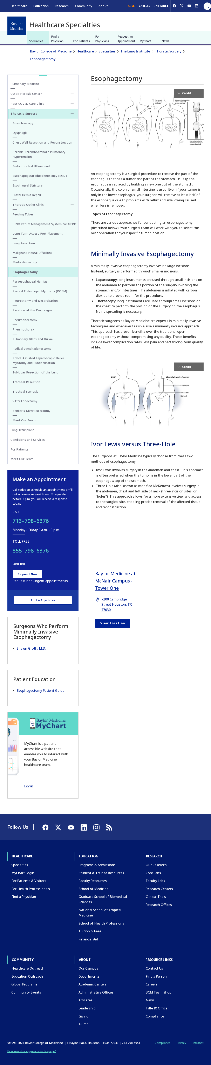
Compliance (155, 1016)
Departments (89, 976)
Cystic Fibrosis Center (26, 94)
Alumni (84, 1024)
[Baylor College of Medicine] (16, 26)
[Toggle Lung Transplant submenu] (72, 430)
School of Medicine (93, 889)
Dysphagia (20, 133)
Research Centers (159, 889)
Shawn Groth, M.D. (31, 648)
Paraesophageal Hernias (30, 281)
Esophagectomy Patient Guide (40, 690)
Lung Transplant (22, 430)
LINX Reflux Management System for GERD (44, 224)
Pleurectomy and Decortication (35, 301)
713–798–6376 (31, 520)
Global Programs (24, 984)
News (165, 41)
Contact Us (154, 968)
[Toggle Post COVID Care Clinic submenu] (72, 104)
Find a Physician (57, 38)
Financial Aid (88, 939)
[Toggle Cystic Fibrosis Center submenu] (72, 94)
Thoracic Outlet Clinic (28, 205)
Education (41, 6)
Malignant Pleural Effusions (32, 253)
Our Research (156, 865)
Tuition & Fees (90, 931)
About (103, 6)
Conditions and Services (28, 440)
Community (83, 6)
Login (28, 786)
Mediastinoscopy (25, 262)
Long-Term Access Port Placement (38, 233)
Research (62, 6)
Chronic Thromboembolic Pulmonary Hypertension (39, 154)
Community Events (26, 992)
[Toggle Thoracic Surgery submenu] (72, 114)
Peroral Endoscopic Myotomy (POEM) (40, 291)
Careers (151, 984)
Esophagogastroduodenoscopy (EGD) (40, 176)
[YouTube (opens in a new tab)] (189, 6)
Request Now (27, 574)
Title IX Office (156, 1008)
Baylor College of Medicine (51, 51)
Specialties (36, 41)
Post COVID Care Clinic (27, 104)
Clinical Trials (156, 896)
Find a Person (156, 976)
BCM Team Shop (158, 992)
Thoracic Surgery (168, 51)
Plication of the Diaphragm (32, 310)
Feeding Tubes (23, 214)
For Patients (81, 41)
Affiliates (85, 1000)
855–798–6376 (31, 550)
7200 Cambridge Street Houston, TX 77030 (116, 604)
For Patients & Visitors (28, 880)
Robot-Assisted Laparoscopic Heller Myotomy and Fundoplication (38, 360)
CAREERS (144, 6)
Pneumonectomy (25, 320)
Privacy (181, 1043)
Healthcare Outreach (27, 968)
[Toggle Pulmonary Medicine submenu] (72, 84)
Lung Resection (24, 243)
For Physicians (102, 38)
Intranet (198, 1043)
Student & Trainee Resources (101, 873)
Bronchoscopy (23, 123)
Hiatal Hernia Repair (27, 195)
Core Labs (153, 873)
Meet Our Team (24, 420)
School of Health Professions (101, 923)
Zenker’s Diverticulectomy (31, 411)
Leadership (87, 1008)
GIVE (131, 6)
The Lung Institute (135, 51)
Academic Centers (93, 984)
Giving (83, 1016)
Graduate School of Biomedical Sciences (103, 899)
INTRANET (161, 6)
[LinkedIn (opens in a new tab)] (196, 6)
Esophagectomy (42, 59)
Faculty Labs (155, 880)
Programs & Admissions (97, 865)
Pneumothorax (23, 329)
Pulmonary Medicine (25, 84)
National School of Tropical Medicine (100, 913)
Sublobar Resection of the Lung (35, 372)
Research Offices (159, 904)
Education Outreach (27, 976)
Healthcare (19, 6)
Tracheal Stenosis (25, 391)
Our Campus (88, 968)
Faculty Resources (93, 880)
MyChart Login (22, 873)
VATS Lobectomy (25, 401)
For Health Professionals (30, 889)
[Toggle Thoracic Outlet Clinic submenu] (72, 205)
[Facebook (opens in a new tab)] (174, 6)
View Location (112, 623)
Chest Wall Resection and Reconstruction (42, 142)
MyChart (145, 41)
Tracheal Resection (26, 382)
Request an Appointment (126, 38)
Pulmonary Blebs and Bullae (33, 339)
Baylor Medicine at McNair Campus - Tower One (115, 580)
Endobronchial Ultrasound (31, 166)
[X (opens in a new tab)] (181, 6)
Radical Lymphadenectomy (32, 349)
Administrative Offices (96, 992)
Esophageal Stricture (27, 185)
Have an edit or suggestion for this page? (31, 1051)
